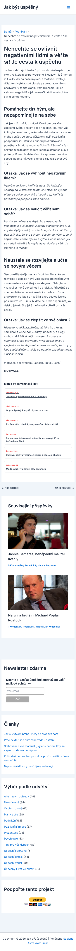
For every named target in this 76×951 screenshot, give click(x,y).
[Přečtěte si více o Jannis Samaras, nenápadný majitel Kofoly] (38, 531)
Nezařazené (11, 802)
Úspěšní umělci (13, 856)
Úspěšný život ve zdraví (19, 869)
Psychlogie (11, 838)
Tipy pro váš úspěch (17, 844)
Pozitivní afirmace (15, 826)
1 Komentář (14, 626)
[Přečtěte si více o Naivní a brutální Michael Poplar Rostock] (38, 592)
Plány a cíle (11, 814)
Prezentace (11, 832)
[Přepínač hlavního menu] (68, 7)
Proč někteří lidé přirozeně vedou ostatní (29, 740)
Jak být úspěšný (21, 7)
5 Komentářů (15, 565)
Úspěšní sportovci (15, 850)
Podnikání (30, 565)
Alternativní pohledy (16, 796)
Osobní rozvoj (13, 808)
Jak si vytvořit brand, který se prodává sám (31, 734)
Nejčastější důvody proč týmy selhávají (28, 766)
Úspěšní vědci (13, 863)
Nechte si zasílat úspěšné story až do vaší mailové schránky (35, 681)
